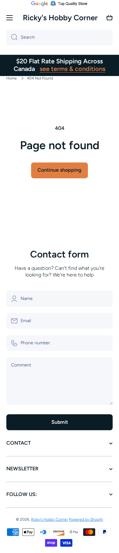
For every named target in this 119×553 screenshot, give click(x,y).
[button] (109, 18)
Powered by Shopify (86, 519)
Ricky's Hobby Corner (49, 519)
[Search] (11, 37)
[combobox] (59, 37)
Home (11, 78)
